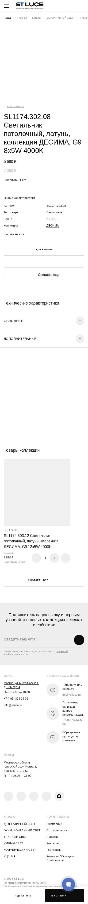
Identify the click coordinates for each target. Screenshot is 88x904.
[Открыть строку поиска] (66, 6)
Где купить (53, 849)
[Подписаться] (79, 640)
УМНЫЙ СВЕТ (13, 843)
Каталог (36, 18)
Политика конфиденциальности (25, 883)
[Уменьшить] (36, 558)
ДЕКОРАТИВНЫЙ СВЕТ (60, 18)
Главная (22, 18)
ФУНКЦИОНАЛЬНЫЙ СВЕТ (22, 830)
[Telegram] (33, 796)
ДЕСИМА (52, 225)
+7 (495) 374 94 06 (16, 698)
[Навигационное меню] (6, 5)
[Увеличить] (54, 558)
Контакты (52, 843)
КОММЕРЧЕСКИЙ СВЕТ (20, 849)
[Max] (59, 796)
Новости (52, 836)
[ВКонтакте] (8, 796)
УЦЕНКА (9, 856)
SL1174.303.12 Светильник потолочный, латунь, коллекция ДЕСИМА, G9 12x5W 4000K (31, 541)
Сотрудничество (57, 830)
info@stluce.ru (13, 705)
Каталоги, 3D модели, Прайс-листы (60, 858)
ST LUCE (52, 219)
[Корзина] (79, 6)
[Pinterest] (21, 796)
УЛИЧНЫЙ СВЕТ (15, 836)
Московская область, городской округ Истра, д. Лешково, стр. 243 (20, 766)
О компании (54, 824)
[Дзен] (46, 796)
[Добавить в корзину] (65, 558)
